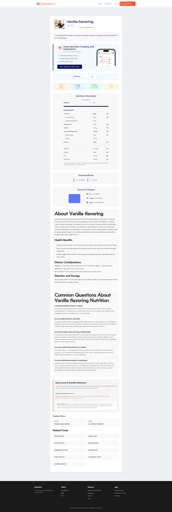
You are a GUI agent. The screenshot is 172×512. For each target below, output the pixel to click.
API (115, 4)
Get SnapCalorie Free (69, 67)
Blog (100, 4)
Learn (90, 496)
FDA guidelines (77, 396)
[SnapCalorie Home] (46, 3)
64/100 (91, 27)
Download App (127, 4)
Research (108, 4)
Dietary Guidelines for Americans (74, 398)
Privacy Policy (119, 490)
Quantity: (77, 76)
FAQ (89, 498)
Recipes (90, 493)
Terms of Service (120, 493)
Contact (117, 496)
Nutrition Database (94, 490)
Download (64, 490)
